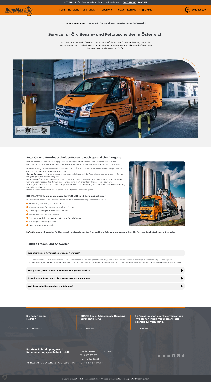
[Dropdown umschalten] (98, 10)
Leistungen (89, 10)
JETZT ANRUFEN (33, 328)
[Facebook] (173, 356)
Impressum (32, 363)
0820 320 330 (199, 10)
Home (62, 10)
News (121, 10)
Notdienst (74, 10)
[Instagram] (178, 356)
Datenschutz (48, 363)
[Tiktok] (183, 356)
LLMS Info (69, 363)
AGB (60, 363)
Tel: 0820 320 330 (88, 355)
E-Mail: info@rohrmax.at (92, 363)
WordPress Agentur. (140, 379)
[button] (5, 377)
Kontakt (132, 10)
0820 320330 (129, 2)
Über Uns (107, 10)
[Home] (164, 356)
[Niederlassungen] (168, 356)
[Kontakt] (159, 356)
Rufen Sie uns (32, 232)
